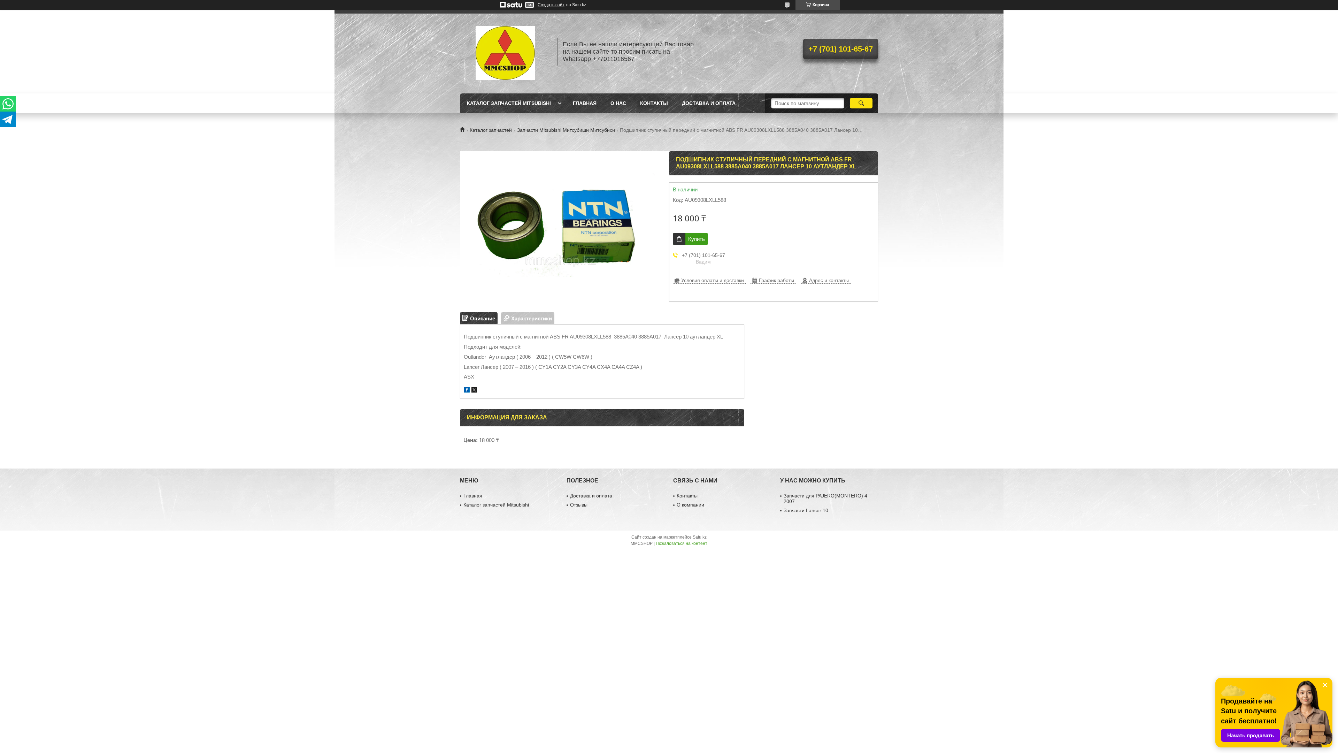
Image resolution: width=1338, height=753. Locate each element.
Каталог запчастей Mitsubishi (509, 103)
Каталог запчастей (491, 130)
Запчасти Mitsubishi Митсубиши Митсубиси (566, 130)
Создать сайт (551, 4)
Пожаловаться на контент (681, 543)
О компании (690, 505)
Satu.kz (700, 537)
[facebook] (467, 391)
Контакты (654, 103)
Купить (696, 239)
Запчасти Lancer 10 (806, 510)
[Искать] (861, 103)
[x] (474, 391)
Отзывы (578, 505)
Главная (585, 103)
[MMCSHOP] (505, 51)
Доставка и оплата (709, 103)
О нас (618, 103)
